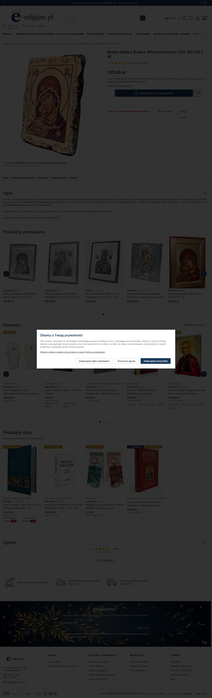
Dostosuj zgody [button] (126, 360)
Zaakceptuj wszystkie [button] (156, 360)
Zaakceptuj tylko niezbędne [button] (94, 360)
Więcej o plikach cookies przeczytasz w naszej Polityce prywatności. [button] (72, 352)
